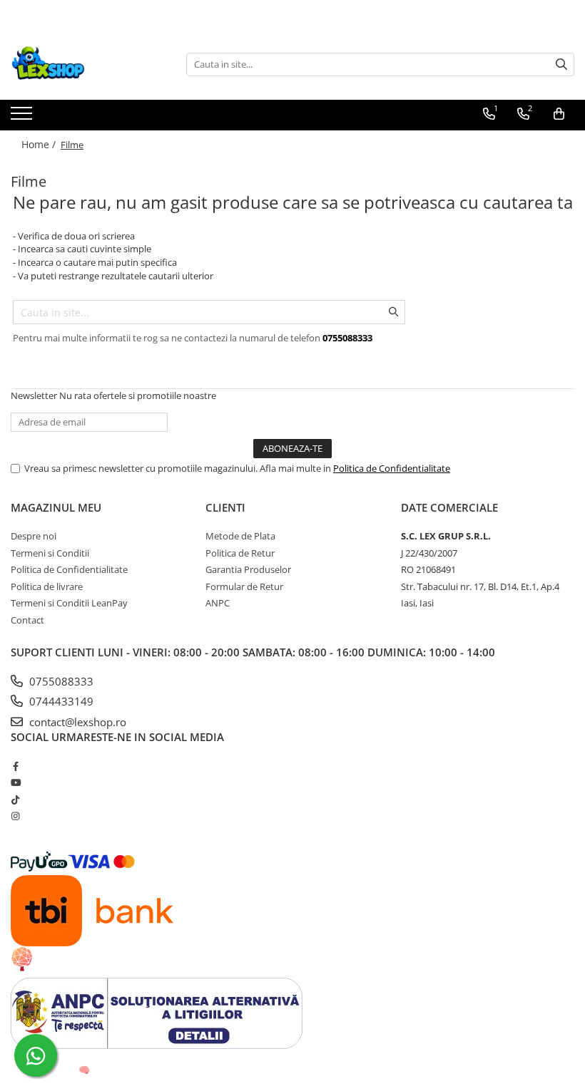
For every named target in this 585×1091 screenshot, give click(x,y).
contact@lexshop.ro (76, 722)
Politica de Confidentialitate (391, 468)
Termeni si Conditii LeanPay (69, 602)
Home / (39, 144)
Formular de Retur (244, 586)
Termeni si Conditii (50, 553)
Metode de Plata (240, 535)
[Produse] (23, 117)
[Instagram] (15, 816)
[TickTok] (15, 799)
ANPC (217, 602)
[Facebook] (15, 766)
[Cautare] (561, 64)
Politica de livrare (47, 586)
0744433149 (59, 701)
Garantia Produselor (248, 569)
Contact (27, 620)
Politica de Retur (240, 553)
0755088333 (59, 681)
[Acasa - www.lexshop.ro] (82, 64)
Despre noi (33, 535)
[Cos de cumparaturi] (559, 114)
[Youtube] (15, 782)
